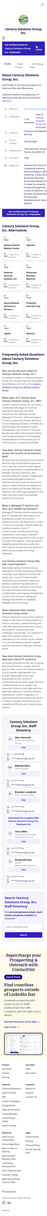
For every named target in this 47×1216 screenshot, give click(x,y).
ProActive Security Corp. (33, 305)
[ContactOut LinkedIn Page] (3, 1202)
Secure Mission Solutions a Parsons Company (11, 306)
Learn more (10, 1027)
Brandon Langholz (25, 792)
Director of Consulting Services (24, 741)
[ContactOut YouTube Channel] (8, 1202)
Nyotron (30, 333)
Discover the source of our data (20, 1021)
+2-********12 (17, 807)
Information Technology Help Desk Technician (25, 835)
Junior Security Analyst (25, 795)
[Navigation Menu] (42, 4)
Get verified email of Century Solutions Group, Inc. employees (23, 213)
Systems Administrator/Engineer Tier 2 (25, 864)
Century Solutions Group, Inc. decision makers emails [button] (21, 387)
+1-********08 (17, 754)
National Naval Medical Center (12, 247)
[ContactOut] (15, 4)
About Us (30, 1088)
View (23, 747)
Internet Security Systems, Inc (10, 275)
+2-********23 (17, 780)
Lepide (7, 333)
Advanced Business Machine (31, 275)
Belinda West (22, 765)
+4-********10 (17, 876)
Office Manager (22, 768)
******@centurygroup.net (22, 758)
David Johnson (23, 859)
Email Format (19, 65)
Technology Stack (36, 65)
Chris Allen (21, 831)
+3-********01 (17, 848)
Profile (7, 63)
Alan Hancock (23, 737)
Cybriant (30, 245)
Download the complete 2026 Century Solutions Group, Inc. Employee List (23, 821)
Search (23, 934)
